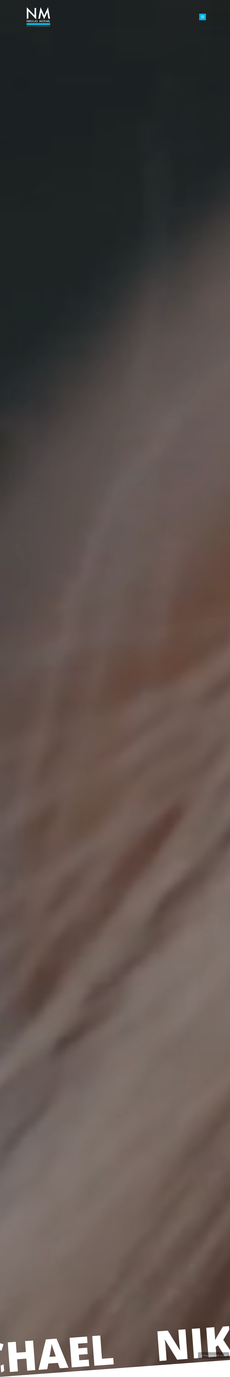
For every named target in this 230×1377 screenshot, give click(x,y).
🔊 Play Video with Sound (214, 1355)
